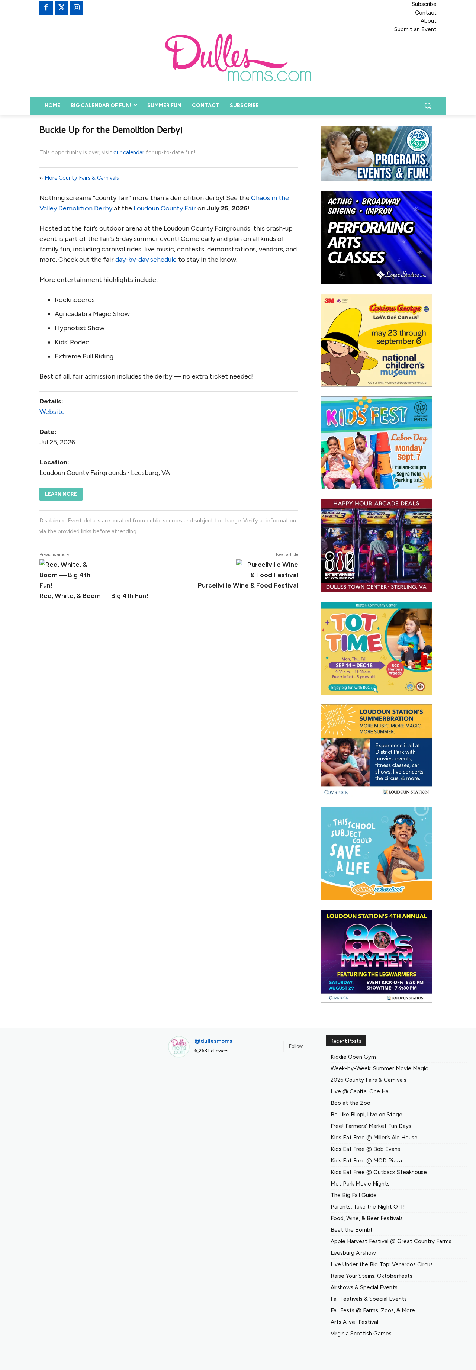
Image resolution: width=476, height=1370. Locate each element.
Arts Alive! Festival (354, 1322)
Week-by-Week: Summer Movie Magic (379, 1068)
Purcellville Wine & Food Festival (248, 585)
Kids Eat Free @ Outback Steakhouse (379, 1172)
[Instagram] (76, 8)
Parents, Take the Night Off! (368, 1206)
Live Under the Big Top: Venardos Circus (382, 1264)
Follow (296, 1046)
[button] (428, 106)
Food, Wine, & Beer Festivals (367, 1218)
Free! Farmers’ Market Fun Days (371, 1126)
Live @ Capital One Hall (361, 1091)
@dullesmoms (213, 1041)
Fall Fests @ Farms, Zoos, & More (373, 1310)
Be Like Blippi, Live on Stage (366, 1114)
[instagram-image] (190, 1086)
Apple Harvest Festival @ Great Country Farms (391, 1241)
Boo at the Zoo (350, 1103)
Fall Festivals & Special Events (369, 1299)
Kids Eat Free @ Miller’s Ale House (374, 1137)
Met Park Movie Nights (360, 1183)
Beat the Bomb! (351, 1229)
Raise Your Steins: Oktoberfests (371, 1276)
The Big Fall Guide (354, 1195)
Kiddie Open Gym (353, 1057)
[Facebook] (46, 8)
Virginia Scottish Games (361, 1333)
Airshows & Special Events (364, 1287)
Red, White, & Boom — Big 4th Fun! (93, 596)
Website (52, 412)
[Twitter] (61, 8)
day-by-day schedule (146, 259)
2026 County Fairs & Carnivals (368, 1080)
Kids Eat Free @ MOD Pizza (366, 1160)
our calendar (128, 152)
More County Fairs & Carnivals (82, 177)
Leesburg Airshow (353, 1253)
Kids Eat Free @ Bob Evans (365, 1149)
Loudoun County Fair (165, 208)
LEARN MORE (61, 494)
